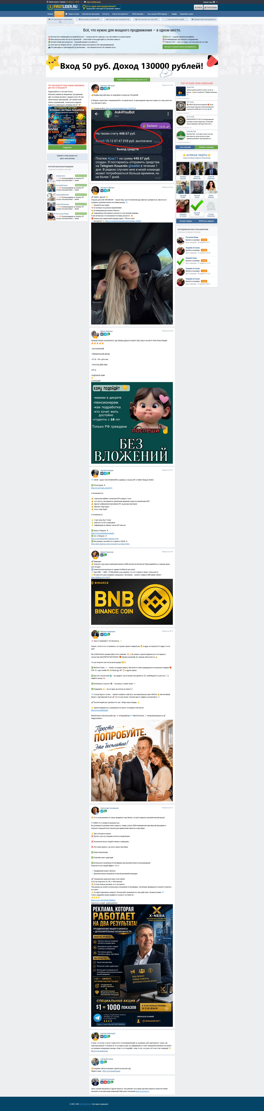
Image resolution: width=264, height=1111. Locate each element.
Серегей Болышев (107, 1079)
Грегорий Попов (106, 1058)
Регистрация (212, 7)
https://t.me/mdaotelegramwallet (102, 533)
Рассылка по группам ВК (90, 19)
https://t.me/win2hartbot (99, 710)
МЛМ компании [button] (138, 14)
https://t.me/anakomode (99, 1050)
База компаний (185, 147)
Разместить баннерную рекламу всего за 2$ (132, 79)
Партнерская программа (91, 14)
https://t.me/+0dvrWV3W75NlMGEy (103, 900)
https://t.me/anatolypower (111, 1070)
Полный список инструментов (204, 19)
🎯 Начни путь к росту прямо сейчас (132, 46)
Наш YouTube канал (94, 2)
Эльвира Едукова (107, 187)
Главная (50, 14)
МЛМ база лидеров (206, 220)
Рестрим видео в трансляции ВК (61, 20)
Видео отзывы (73, 14)
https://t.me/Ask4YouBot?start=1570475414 (121, 108)
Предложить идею (186, 14)
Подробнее (67, 147)
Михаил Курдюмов (107, 631)
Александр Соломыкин (109, 807)
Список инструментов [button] (120, 14)
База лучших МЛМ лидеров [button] (157, 14)
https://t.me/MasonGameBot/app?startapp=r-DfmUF (123, 220)
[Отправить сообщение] (108, 88)
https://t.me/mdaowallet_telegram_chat (104, 538)
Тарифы (174, 14)
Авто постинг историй (176, 19)
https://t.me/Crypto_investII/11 (101, 487)
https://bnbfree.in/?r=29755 (100, 577)
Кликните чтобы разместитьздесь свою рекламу (67, 156)
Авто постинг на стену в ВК (147, 19)
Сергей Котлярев (106, 470)
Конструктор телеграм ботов (118, 19)
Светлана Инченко (107, 85)
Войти (199, 7)
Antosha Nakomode (107, 1033)
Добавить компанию (206, 147)
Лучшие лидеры (186, 220)
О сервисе (59, 14)
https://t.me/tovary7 (142, 1091)
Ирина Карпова (106, 331)
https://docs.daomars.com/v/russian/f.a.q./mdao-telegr (110, 543)
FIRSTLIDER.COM (85, 1103)
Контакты (105, 14)
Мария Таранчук (106, 551)
